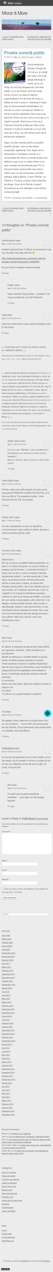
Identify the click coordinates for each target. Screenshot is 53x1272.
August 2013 (7, 1083)
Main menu (15, 3)
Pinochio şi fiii (7, 1197)
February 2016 (7, 1005)
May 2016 (6, 998)
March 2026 (6, 939)
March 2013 (6, 1100)
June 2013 (6, 1090)
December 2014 (8, 1030)
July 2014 (5, 1047)
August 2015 (7, 1016)
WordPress (25, 1261)
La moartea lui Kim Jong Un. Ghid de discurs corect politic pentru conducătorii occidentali (26, 1140)
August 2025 (7, 946)
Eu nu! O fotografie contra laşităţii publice (12, 37)
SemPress (46, 1261)
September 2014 (8, 1040)
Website (5, 879)
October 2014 (7, 1037)
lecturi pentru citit (9, 1186)
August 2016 (7, 988)
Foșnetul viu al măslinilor (21, 1133)
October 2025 (7, 942)
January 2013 (7, 1107)
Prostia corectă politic (24, 52)
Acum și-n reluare (9, 1172)
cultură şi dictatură (9, 1183)
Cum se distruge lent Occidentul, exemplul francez (29, 1136)
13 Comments (40, 197)
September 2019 (8, 953)
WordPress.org (8, 1240)
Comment (6, 831)
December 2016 (8, 974)
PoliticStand (8, 748)
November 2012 (8, 1114)
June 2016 (6, 995)
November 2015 (8, 1012)
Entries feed (7, 1233)
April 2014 (6, 1058)
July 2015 (5, 1019)
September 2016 (8, 984)
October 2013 (7, 1076)
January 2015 (7, 1026)
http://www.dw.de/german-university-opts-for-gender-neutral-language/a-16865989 (24, 260)
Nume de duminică (9, 1193)
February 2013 (7, 1104)
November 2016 (8, 977)
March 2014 (6, 1062)
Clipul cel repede (8, 1175)
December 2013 (8, 1069)
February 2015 (7, 1023)
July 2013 (5, 1086)
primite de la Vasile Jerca (12, 1200)
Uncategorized (7, 1207)
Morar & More (14, 12)
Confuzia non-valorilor (23, 197)
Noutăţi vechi (7, 1190)
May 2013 (6, 1093)
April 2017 (6, 963)
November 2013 (8, 1072)
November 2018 (8, 956)
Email (5, 870)
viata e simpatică (8, 1211)
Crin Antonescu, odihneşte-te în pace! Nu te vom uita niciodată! (39, 39)
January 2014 (7, 1065)
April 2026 (6, 935)
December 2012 (8, 1111)
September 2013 (8, 1079)
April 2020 (6, 949)
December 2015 (8, 1009)
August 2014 (7, 1044)
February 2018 (7, 960)
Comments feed (8, 1237)
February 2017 (7, 970)
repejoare (5, 1204)
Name (5, 860)
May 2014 (6, 1055)
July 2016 (5, 991)
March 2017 (6, 967)
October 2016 (7, 981)
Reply (6, 273)
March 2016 (6, 1002)
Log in (4, 1230)
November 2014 (8, 1033)
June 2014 (6, 1051)
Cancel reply (42, 818)
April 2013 (6, 1097)
